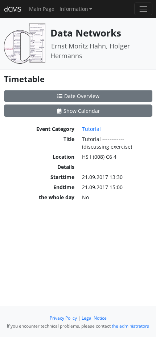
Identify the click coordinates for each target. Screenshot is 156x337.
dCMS (12, 9)
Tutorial (91, 128)
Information (73, 8)
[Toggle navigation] (143, 9)
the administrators (130, 326)
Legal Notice (94, 318)
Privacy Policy (63, 318)
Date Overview (81, 96)
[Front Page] (24, 42)
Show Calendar (81, 110)
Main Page (41, 8)
